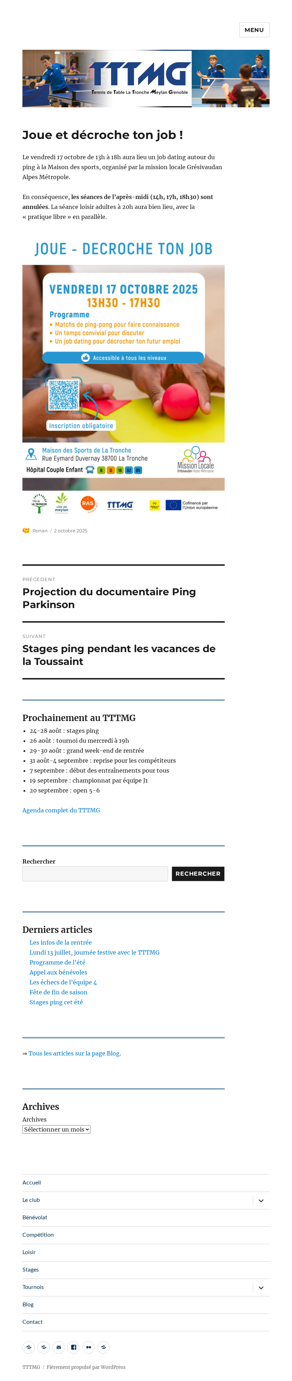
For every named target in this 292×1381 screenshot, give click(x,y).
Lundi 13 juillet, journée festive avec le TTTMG (95, 952)
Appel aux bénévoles (58, 972)
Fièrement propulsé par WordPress (86, 1367)
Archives (34, 1119)
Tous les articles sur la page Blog (74, 1053)
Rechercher (39, 861)
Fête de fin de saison (59, 992)
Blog (27, 1304)
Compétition (38, 1235)
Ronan (40, 530)
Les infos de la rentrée (61, 942)
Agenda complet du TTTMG (61, 810)
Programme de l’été (57, 962)
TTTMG (31, 1367)
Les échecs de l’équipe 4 (63, 982)
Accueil (31, 1183)
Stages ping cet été (56, 1002)
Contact (32, 1322)
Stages (30, 1270)
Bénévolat (34, 1217)
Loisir (29, 1252)
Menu (254, 30)
